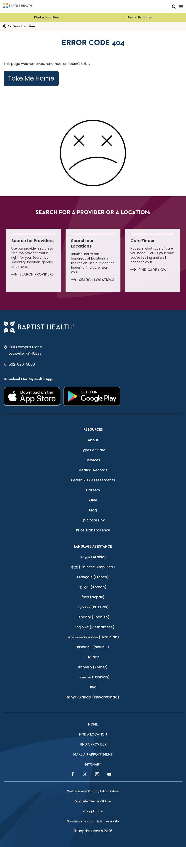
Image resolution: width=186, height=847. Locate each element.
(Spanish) (93, 617)
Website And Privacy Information (93, 791)
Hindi (93, 687)
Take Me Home (31, 78)
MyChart (93, 764)
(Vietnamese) (93, 627)
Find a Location (46, 17)
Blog (93, 510)
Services (93, 460)
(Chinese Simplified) (93, 567)
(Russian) (93, 607)
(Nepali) (93, 597)
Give (93, 500)
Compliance (93, 811)
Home (93, 724)
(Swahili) (93, 647)
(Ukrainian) (93, 637)
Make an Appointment (93, 754)
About (93, 440)
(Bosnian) (93, 677)
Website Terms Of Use (93, 801)
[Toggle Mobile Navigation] (181, 6)
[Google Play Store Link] (92, 396)
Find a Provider (139, 17)
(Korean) (93, 587)
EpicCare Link (93, 520)
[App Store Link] (32, 396)
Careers (93, 490)
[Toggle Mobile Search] (174, 6)
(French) (93, 577)
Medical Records (93, 470)
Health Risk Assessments (93, 480)
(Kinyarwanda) (93, 697)
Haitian (93, 657)
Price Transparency (93, 530)
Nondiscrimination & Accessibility (93, 821)
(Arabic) (93, 557)
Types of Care (93, 450)
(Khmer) (93, 667)
